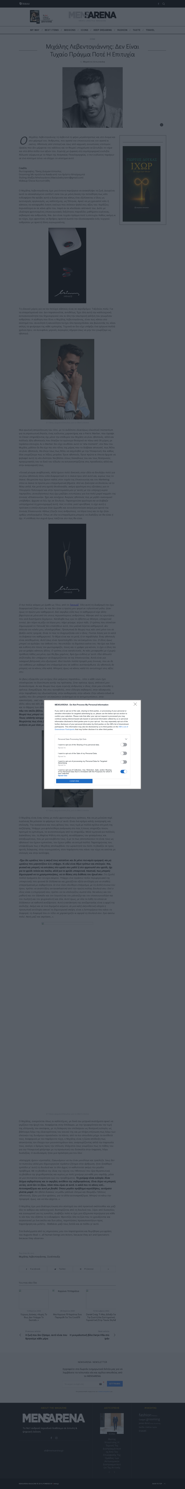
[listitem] (92, 739)
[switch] (123, 744)
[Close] (136, 705)
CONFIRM (74, 781)
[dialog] (92, 744)
